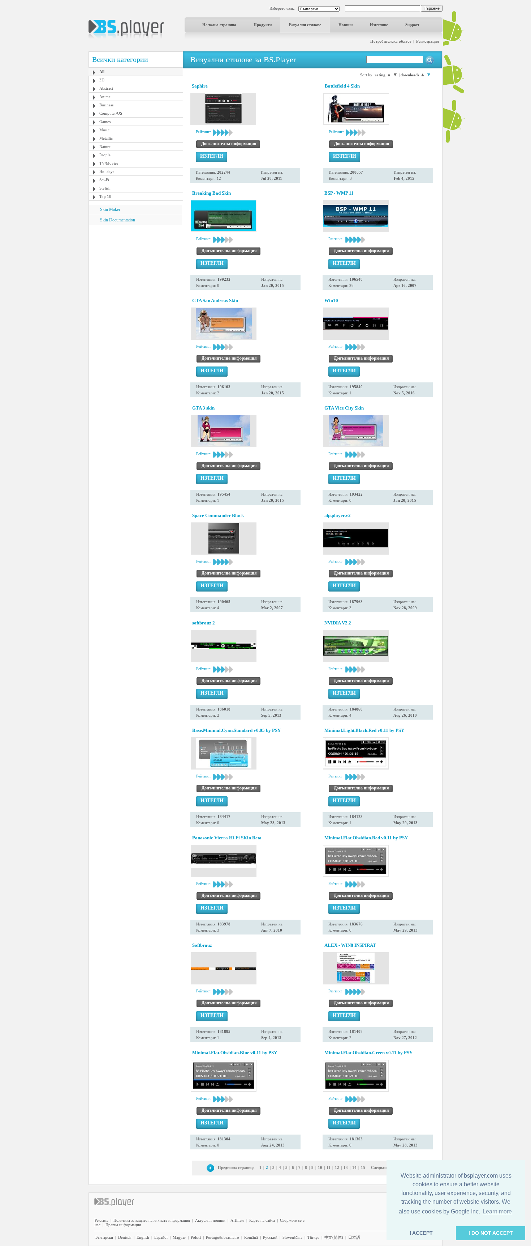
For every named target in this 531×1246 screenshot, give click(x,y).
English (143, 1237)
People (105, 155)
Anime (105, 96)
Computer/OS (110, 113)
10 (320, 1167)
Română (251, 1237)
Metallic (106, 138)
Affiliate (237, 1220)
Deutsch (124, 1237)
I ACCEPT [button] (421, 1233)
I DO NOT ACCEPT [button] (491, 1233)
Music (104, 130)
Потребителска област (390, 41)
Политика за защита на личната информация (151, 1220)
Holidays (106, 171)
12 (337, 1167)
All (101, 71)
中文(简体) (333, 1237)
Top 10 (105, 196)
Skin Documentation (117, 220)
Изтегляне (379, 24)
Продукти (263, 24)
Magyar (179, 1237)
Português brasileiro (222, 1237)
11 (329, 1167)
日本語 (354, 1237)
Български (104, 1237)
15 (363, 1167)
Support (412, 24)
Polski (196, 1237)
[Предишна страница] (210, 1167)
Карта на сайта (262, 1220)
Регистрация (427, 41)
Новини (345, 24)
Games (105, 121)
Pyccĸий (270, 1237)
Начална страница (219, 24)
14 (354, 1167)
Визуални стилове (305, 24)
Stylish (105, 188)
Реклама (101, 1220)
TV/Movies (108, 163)
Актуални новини (210, 1220)
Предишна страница (236, 1167)
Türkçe (313, 1237)
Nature (105, 146)
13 (346, 1167)
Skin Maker (110, 209)
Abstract (106, 88)
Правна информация (123, 1224)
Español (161, 1237)
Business (106, 105)
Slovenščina (292, 1237)
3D (101, 80)
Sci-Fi (104, 180)
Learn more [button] (497, 1211)
